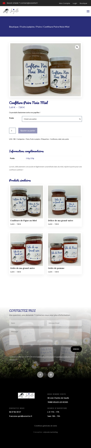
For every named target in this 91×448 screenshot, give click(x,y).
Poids (11, 118)
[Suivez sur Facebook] (40, 375)
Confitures (54, 139)
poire (67, 139)
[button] (77, 47)
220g (32, 158)
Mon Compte (64, 3)
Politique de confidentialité (45, 357)
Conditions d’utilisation (63, 357)
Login (75, 3)
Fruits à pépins (27, 26)
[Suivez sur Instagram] (51, 375)
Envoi (76, 349)
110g (28, 158)
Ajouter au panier (27, 130)
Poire (39, 26)
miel (59, 139)
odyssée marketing (50, 432)
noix (63, 139)
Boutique (83, 3)
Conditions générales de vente (45, 426)
